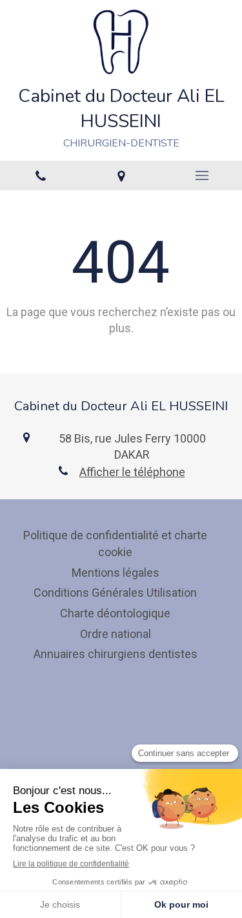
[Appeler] (40, 175)
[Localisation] (121, 175)
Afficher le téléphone (132, 472)
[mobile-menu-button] (201, 175)
